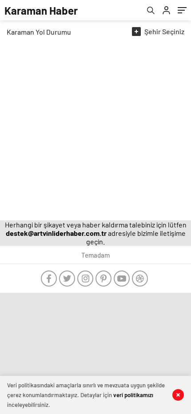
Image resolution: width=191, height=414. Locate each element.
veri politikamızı (133, 394)
